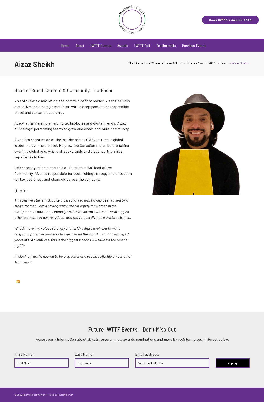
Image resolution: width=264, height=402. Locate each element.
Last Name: (84, 354)
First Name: (24, 354)
